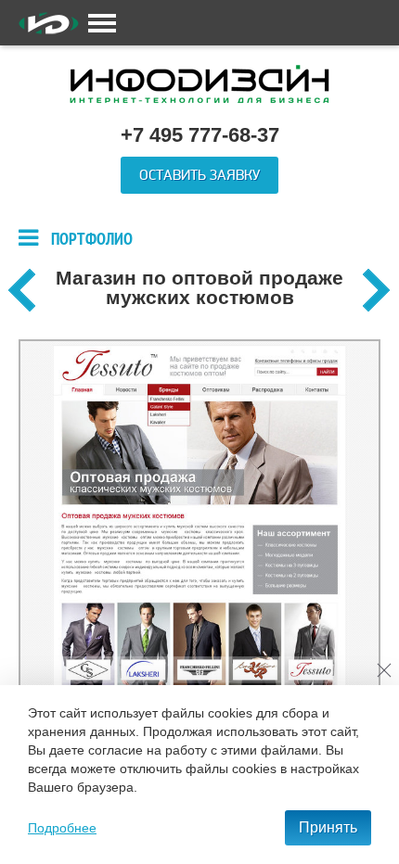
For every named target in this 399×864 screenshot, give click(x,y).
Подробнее (62, 827)
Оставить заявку (199, 175)
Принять (328, 827)
